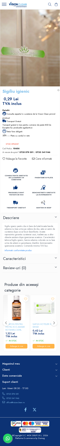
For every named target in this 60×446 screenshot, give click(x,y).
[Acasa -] (17, 5)
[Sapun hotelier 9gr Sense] (43, 308)
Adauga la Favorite (16, 159)
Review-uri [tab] (14, 268)
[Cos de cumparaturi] (56, 4)
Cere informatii (43, 159)
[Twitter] (34, 410)
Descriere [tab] (11, 218)
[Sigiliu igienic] (30, 48)
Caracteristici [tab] (14, 258)
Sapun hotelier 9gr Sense (43, 325)
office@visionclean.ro (15, 402)
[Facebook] (25, 410)
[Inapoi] (57, 90)
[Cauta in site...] (49, 4)
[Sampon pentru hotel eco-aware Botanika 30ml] (16, 308)
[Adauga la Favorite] (25, 299)
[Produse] (4, 4)
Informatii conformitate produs (18, 250)
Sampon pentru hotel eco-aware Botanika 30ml (15, 327)
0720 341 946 (12, 398)
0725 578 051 (12, 393)
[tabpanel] (30, 48)
